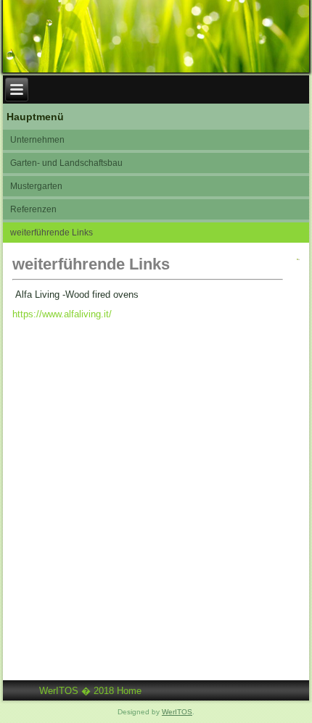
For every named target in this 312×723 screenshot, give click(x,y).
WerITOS (177, 712)
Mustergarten (36, 186)
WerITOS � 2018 (76, 690)
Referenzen (33, 209)
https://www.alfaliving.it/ (62, 314)
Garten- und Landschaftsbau (66, 163)
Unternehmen (37, 140)
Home (129, 690)
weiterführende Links (51, 232)
